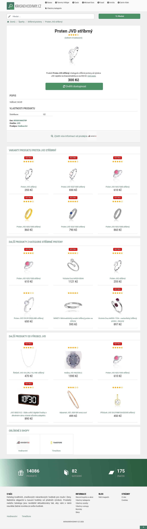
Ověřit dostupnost (76, 86)
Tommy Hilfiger (63, 3)
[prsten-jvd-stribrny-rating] (28, 161)
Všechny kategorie (54, 8)
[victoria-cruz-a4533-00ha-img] (73, 265)
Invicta (112, 3)
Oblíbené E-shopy (19, 430)
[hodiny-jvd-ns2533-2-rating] (73, 347)
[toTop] (143, 527)
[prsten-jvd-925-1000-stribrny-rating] (73, 161)
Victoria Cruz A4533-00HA (73, 278)
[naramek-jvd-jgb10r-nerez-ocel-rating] (73, 387)
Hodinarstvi (22, 126)
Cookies (125, 500)
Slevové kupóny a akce (84, 497)
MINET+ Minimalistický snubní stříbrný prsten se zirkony (73, 319)
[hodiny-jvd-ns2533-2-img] (73, 360)
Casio (76, 3)
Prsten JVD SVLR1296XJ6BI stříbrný (28, 318)
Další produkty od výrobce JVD (27, 336)
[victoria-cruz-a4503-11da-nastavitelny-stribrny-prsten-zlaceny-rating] (117, 293)
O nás (124, 497)
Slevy (78, 512)
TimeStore (26, 516)
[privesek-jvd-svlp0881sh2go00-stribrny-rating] (117, 387)
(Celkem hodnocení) (73, 38)
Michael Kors (89, 3)
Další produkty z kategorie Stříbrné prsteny (36, 241)
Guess (49, 3)
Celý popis (92, 76)
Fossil (101, 3)
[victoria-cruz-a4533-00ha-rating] (73, 253)
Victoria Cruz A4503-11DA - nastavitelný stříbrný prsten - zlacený (117, 319)
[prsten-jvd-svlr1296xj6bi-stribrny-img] (28, 305)
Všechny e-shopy (82, 506)
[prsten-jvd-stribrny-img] (28, 174)
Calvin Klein (124, 3)
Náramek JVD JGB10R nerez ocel (73, 413)
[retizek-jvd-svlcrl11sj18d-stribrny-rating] (28, 347)
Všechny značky (82, 503)
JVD (18, 123)
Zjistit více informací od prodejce (71, 136)
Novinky (79, 509)
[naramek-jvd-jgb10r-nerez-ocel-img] (73, 400)
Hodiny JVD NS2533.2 (73, 373)
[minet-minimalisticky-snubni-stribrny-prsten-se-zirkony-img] (73, 305)
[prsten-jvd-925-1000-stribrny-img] (73, 174)
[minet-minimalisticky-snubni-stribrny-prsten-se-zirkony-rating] (73, 293)
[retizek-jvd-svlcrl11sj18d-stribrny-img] (28, 360)
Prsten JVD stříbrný (28, 187)
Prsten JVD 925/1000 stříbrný (73, 187)
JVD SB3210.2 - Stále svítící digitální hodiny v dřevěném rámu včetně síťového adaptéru (28, 414)
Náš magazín (104, 497)
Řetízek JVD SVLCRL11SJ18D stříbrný (28, 373)
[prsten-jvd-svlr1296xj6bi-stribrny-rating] (28, 293)
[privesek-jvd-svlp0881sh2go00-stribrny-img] (117, 400)
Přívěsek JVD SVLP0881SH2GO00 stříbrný (117, 413)
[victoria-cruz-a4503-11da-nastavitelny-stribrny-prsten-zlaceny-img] (117, 305)
